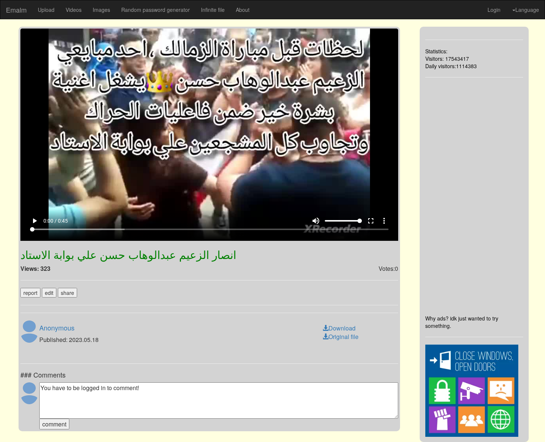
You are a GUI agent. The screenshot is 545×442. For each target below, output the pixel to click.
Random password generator (155, 9)
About (243, 9)
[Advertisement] (474, 196)
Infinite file (213, 9)
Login (494, 9)
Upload (46, 9)
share (67, 292)
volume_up (315, 220)
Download (342, 328)
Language (527, 9)
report (30, 292)
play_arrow (34, 220)
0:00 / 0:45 (55, 221)
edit (49, 292)
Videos (74, 9)
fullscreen (370, 220)
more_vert (384, 220)
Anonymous (57, 327)
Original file (343, 336)
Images (101, 9)
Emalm (16, 9)
